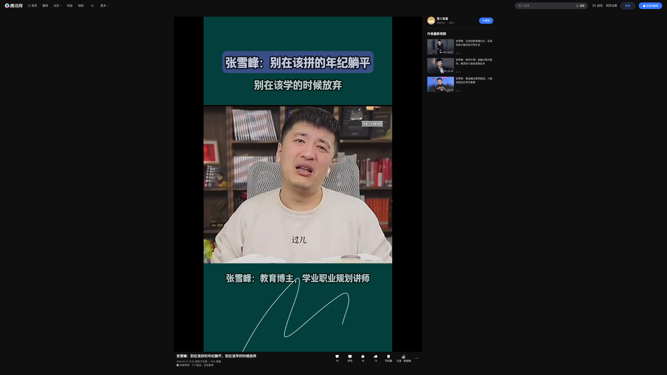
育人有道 (442, 18)
